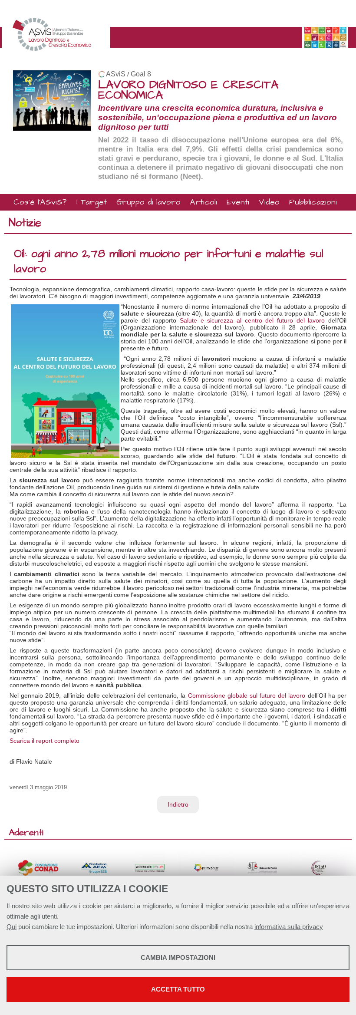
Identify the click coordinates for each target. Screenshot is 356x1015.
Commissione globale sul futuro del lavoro (247, 695)
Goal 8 (141, 74)
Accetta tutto (178, 989)
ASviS (115, 74)
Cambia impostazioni (178, 957)
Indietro (178, 804)
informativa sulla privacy (288, 926)
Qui (11, 926)
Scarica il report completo (44, 740)
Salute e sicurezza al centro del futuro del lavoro (252, 320)
